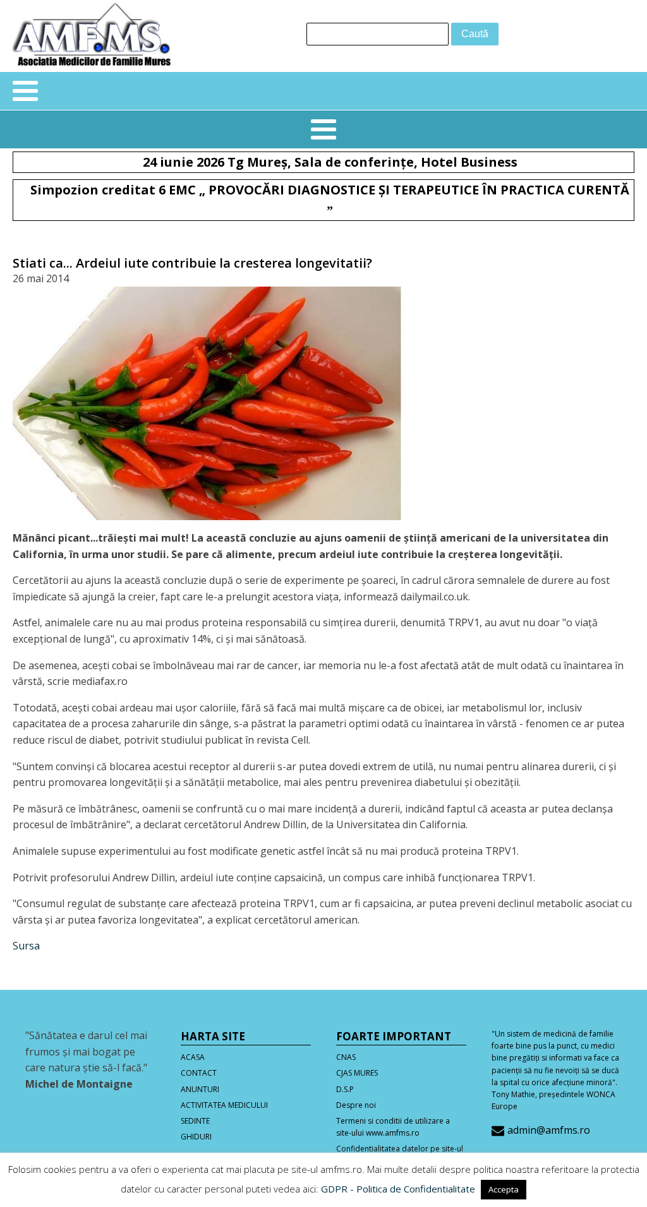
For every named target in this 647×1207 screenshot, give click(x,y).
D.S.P (345, 1089)
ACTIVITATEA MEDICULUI (224, 1105)
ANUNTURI (200, 1089)
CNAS (346, 1057)
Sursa (26, 946)
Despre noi (356, 1105)
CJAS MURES (357, 1072)
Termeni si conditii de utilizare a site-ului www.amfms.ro (393, 1126)
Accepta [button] (503, 1189)
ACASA (193, 1057)
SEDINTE (195, 1120)
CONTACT (199, 1072)
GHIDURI (196, 1136)
